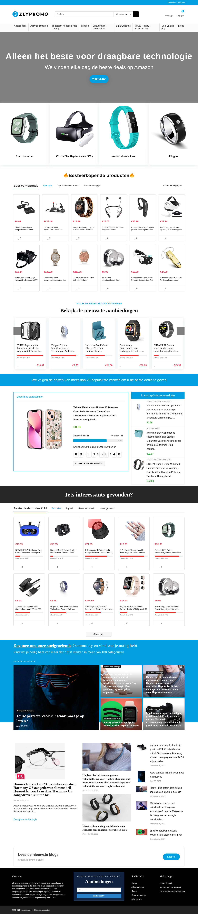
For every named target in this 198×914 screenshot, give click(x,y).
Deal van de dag (167, 27)
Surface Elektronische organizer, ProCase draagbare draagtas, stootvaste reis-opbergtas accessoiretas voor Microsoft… (96, 411)
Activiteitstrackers (39, 26)
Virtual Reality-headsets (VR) (142, 27)
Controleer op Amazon (89, 459)
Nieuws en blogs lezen (177, 2)
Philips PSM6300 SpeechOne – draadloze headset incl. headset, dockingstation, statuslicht (54, 230)
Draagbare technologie (159, 401)
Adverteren (136, 899)
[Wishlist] (169, 13)
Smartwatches (123, 26)
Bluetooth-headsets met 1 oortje (64, 27)
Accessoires (20, 26)
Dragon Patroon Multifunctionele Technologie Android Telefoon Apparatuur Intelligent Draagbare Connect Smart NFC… (28, 352)
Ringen (85, 26)
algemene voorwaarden (170, 887)
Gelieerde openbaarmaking (172, 891)
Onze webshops (138, 895)
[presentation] (17, 331)
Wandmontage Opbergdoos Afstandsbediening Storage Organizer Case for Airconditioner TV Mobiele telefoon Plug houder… (164, 441)
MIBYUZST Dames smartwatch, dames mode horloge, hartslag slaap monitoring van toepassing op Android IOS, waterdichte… (131, 352)
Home (134, 883)
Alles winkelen (137, 887)
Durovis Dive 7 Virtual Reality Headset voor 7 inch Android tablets (63, 552)
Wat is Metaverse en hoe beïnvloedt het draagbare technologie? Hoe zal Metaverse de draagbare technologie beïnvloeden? (166, 811)
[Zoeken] (136, 14)
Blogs (181, 26)
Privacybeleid (166, 883)
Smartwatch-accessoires (99, 27)
